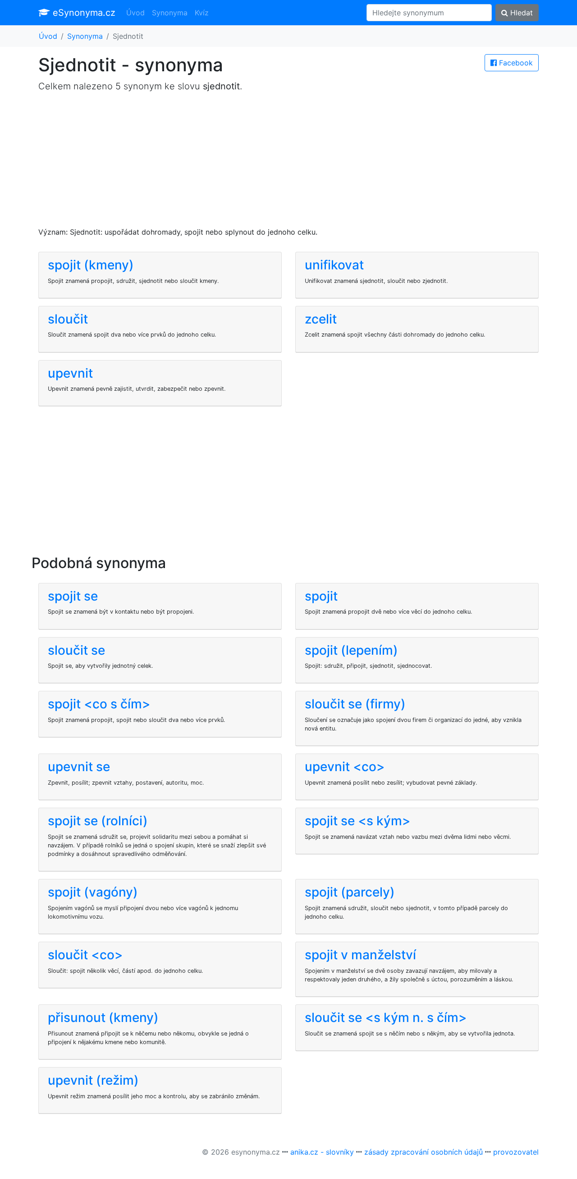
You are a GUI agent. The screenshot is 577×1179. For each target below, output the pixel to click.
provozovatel (516, 1151)
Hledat (520, 12)
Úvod (135, 12)
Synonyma (170, 12)
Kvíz (202, 12)
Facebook (515, 62)
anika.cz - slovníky (322, 1151)
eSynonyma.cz (82, 12)
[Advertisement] (288, 163)
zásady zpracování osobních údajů (423, 1151)
